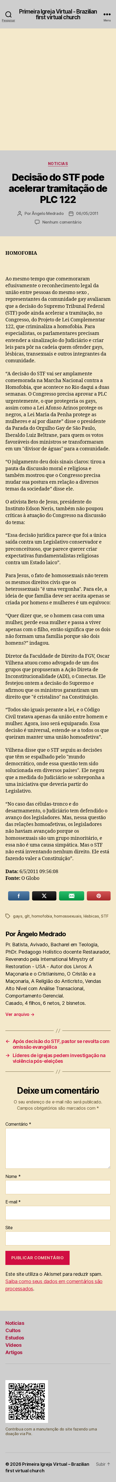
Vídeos (13, 1345)
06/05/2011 (87, 213)
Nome (13, 1176)
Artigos (13, 1352)
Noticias (58, 163)
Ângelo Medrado (47, 213)
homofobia (42, 916)
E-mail (13, 1202)
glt (27, 916)
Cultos (12, 1330)
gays (17, 916)
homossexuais (67, 916)
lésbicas (91, 916)
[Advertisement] (58, 89)
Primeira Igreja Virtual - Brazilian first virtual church (58, 14)
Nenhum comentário (61, 222)
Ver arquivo (20, 1014)
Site (9, 1227)
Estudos (14, 1338)
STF (104, 916)
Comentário (18, 1124)
